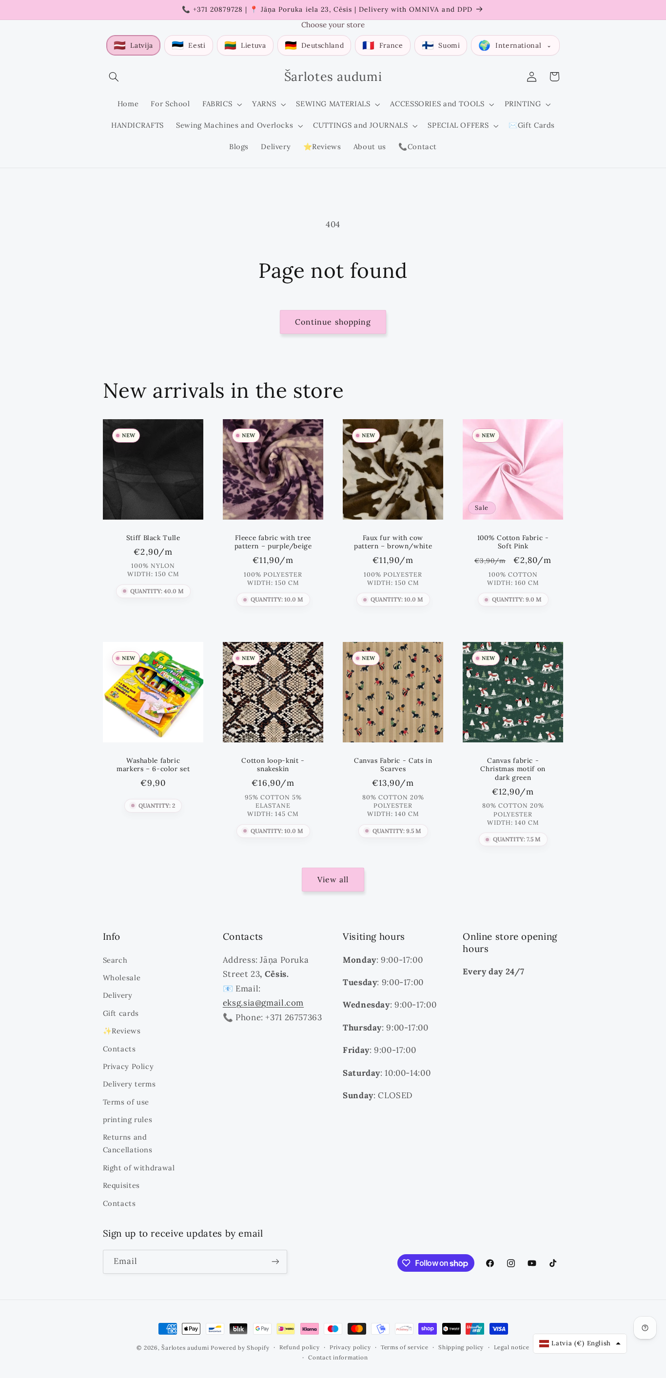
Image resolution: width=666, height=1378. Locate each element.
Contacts (119, 1048)
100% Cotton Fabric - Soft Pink (513, 542)
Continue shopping (333, 322)
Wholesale (122, 977)
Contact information (338, 1357)
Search (115, 960)
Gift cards (121, 1013)
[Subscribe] (275, 1262)
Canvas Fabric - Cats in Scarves (393, 765)
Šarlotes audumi (185, 1347)
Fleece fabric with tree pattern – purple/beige (273, 542)
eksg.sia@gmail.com (263, 1002)
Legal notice (511, 1347)
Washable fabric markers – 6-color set (153, 765)
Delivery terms (129, 1083)
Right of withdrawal (139, 1167)
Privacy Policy (128, 1066)
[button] (114, 76)
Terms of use (126, 1101)
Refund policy (299, 1347)
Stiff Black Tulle (153, 538)
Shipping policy (461, 1347)
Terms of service (405, 1347)
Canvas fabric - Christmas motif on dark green (513, 769)
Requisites (121, 1185)
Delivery (118, 995)
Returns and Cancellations (128, 1143)
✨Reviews (122, 1030)
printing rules (128, 1119)
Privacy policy (350, 1347)
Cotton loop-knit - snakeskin (272, 765)
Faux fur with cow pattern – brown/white (393, 542)
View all (333, 879)
